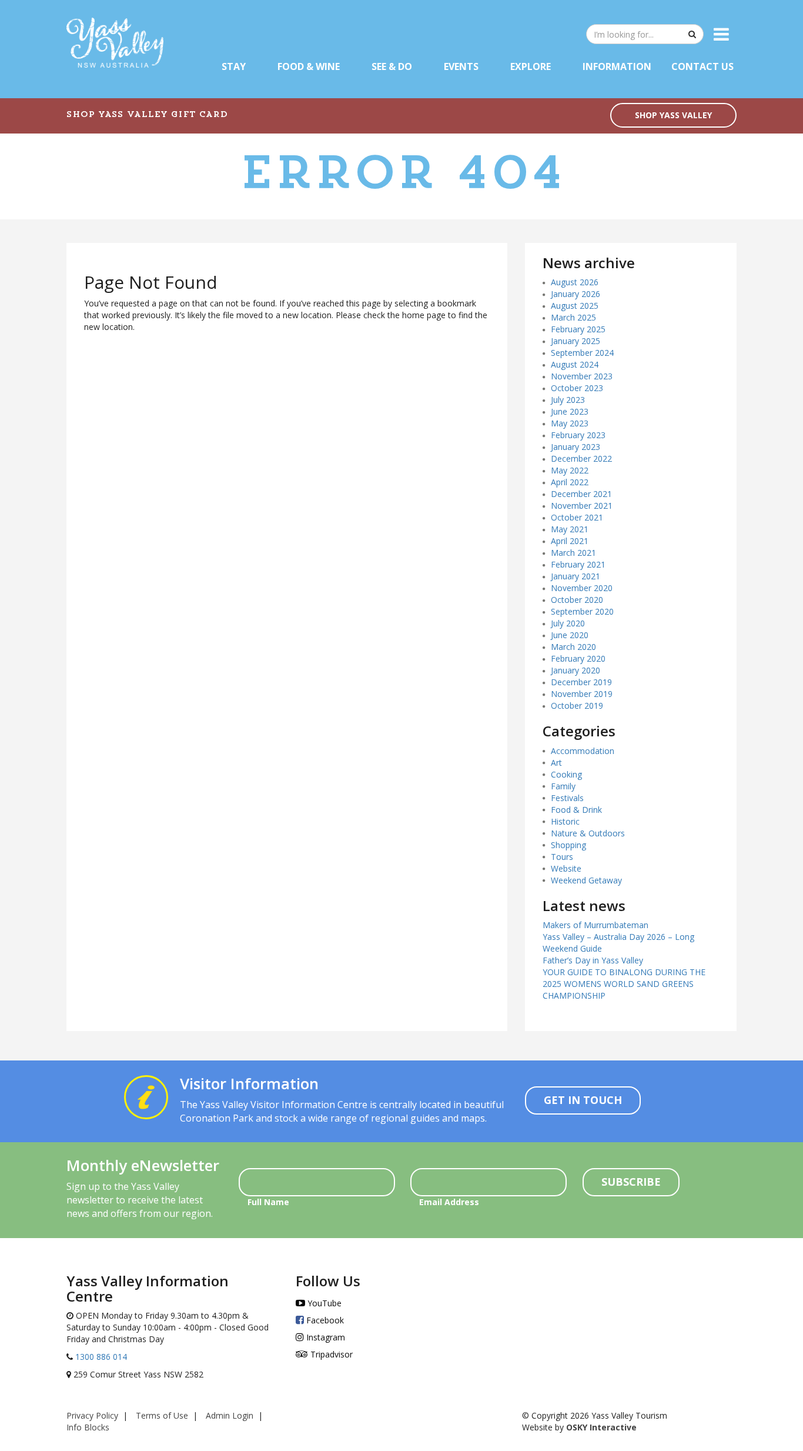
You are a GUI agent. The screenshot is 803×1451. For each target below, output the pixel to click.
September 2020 (582, 611)
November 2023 (582, 376)
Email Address (449, 1202)
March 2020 (573, 646)
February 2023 (578, 435)
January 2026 (575, 293)
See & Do (392, 66)
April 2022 (569, 482)
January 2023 (575, 446)
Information (617, 66)
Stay (234, 66)
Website (566, 868)
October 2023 (577, 387)
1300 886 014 (100, 1356)
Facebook (324, 1320)
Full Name (268, 1202)
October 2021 (577, 517)
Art (556, 762)
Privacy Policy (92, 1415)
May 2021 (569, 529)
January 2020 (575, 670)
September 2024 (582, 352)
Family (563, 786)
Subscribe (631, 1182)
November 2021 (582, 505)
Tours (562, 856)
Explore (530, 66)
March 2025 (573, 317)
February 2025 (578, 329)
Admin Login (229, 1415)
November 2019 (582, 693)
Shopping (568, 844)
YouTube (323, 1303)
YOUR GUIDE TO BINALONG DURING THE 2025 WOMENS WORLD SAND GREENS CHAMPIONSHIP (624, 983)
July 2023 (568, 399)
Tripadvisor (330, 1354)
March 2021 (573, 552)
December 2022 (581, 458)
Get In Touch (583, 1100)
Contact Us (702, 66)
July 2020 (568, 623)
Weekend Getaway (586, 880)
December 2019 (581, 682)
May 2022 (569, 470)
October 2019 (577, 705)
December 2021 (581, 493)
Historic (565, 821)
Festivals (567, 797)
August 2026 (574, 282)
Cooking (566, 774)
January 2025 (575, 340)
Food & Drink (576, 809)
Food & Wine (308, 66)
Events (461, 66)
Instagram (324, 1337)
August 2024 (574, 364)
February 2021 (578, 564)
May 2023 (569, 423)
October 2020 (577, 599)
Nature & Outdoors (588, 833)
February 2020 (578, 658)
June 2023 (569, 411)
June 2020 (569, 635)
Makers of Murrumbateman (595, 924)
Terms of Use (162, 1415)
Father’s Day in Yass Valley (593, 960)
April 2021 (569, 540)
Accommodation (582, 750)
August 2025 (574, 305)
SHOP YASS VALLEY (673, 115)
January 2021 (575, 576)
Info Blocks (87, 1427)
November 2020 (582, 587)
